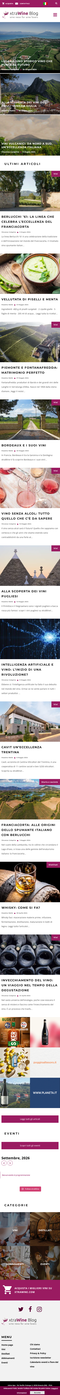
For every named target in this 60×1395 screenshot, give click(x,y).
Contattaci (35, 1348)
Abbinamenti (8, 1358)
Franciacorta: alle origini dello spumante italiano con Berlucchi (28, 830)
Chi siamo (35, 1344)
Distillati (53, 865)
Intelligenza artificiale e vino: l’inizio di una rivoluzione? (27, 669)
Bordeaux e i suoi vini (23, 445)
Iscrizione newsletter (40, 1357)
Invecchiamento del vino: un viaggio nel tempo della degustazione (29, 985)
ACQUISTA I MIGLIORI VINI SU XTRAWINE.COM (33, 1290)
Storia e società (50, 782)
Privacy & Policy (38, 1353)
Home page (7, 1344)
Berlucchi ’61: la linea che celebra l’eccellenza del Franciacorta (27, 222)
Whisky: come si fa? (20, 907)
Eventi (4, 1362)
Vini (56, 174)
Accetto (37, 1392)
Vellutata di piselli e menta (29, 299)
